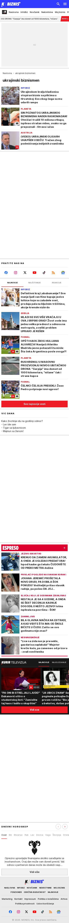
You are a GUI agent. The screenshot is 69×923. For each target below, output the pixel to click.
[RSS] (53, 273)
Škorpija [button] (57, 834)
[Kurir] (10, 4)
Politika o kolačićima (48, 899)
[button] (65, 826)
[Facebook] (6, 273)
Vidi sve (34, 709)
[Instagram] (15, 273)
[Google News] (63, 273)
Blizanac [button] (18, 834)
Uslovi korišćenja (45, 903)
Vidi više (35, 872)
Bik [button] (10, 834)
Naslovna (7, 73)
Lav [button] (32, 834)
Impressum (30, 899)
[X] (25, 273)
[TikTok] (44, 273)
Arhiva (64, 899)
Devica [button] (39, 834)
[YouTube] (34, 273)
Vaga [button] (48, 834)
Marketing (7, 899)
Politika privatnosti (24, 903)
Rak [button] (26, 834)
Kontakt (18, 899)
